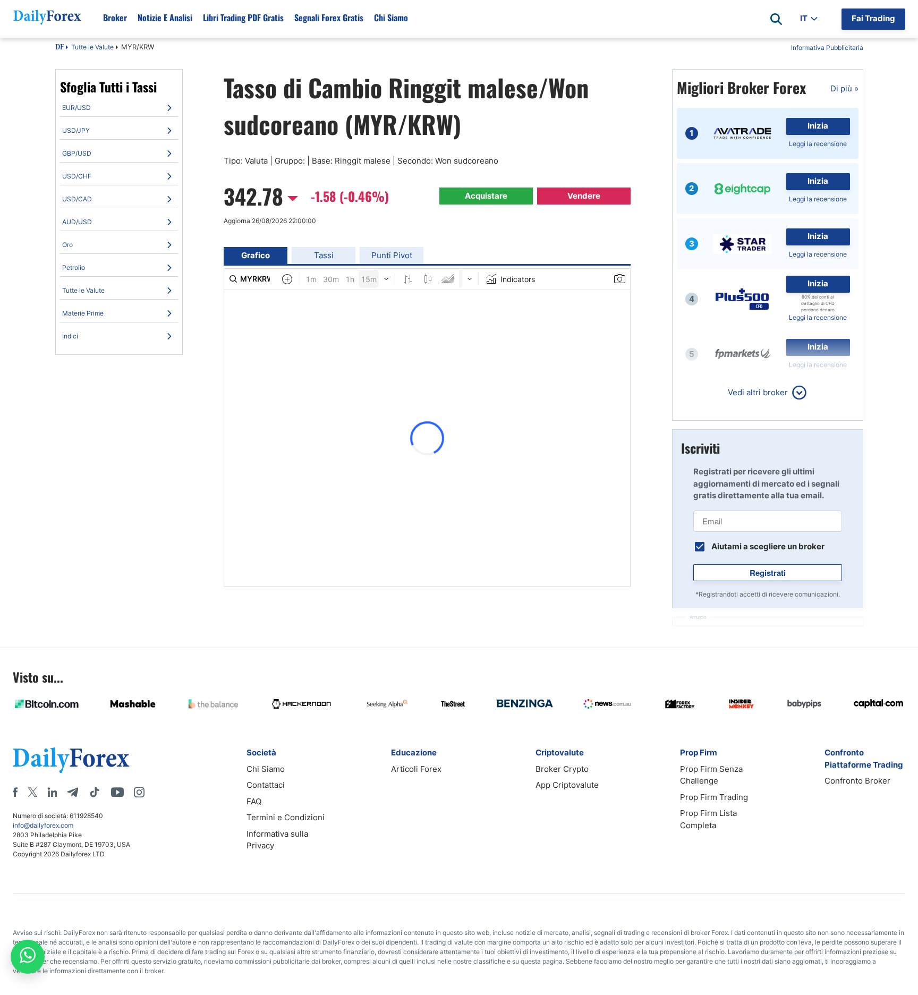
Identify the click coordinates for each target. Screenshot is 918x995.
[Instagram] (139, 792)
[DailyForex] (71, 760)
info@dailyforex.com (43, 825)
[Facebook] (15, 792)
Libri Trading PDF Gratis (243, 17)
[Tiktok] (94, 792)
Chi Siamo (391, 17)
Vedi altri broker (758, 392)
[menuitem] (119, 107)
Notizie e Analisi (165, 17)
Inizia (818, 126)
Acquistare (486, 196)
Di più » (844, 88)
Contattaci (265, 785)
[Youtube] (117, 792)
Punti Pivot (391, 255)
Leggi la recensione (818, 144)
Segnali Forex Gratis (328, 17)
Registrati (768, 573)
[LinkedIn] (52, 792)
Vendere (583, 196)
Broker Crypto (562, 769)
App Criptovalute (567, 785)
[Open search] (776, 19)
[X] (32, 792)
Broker (115, 17)
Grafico (255, 255)
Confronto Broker (857, 781)
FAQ (253, 801)
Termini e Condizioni (285, 817)
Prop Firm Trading (714, 797)
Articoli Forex (416, 769)
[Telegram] (72, 792)
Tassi (324, 255)
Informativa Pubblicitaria (827, 48)
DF (59, 48)
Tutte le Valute (92, 47)
